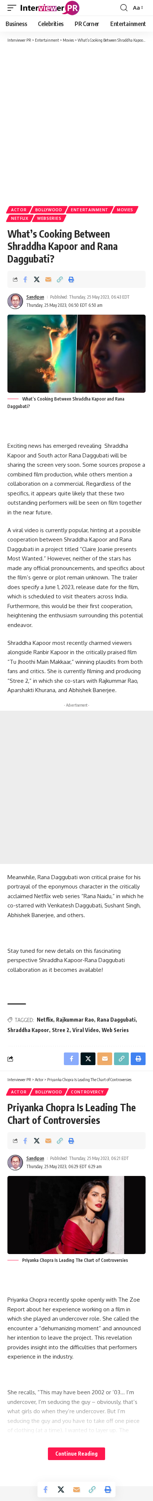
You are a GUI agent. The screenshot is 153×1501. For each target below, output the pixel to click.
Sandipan (35, 297)
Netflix (20, 218)
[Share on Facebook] (25, 279)
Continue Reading (76, 1453)
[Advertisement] (76, 123)
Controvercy (87, 1092)
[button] (13, 8)
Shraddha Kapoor (28, 1030)
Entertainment (89, 210)
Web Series (115, 1030)
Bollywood (48, 210)
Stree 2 (60, 1030)
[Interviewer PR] (50, 8)
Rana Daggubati (116, 1019)
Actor (19, 210)
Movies (125, 210)
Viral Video (85, 1030)
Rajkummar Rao (75, 1019)
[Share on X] (37, 279)
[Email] (48, 279)
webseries (49, 218)
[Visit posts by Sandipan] (15, 301)
